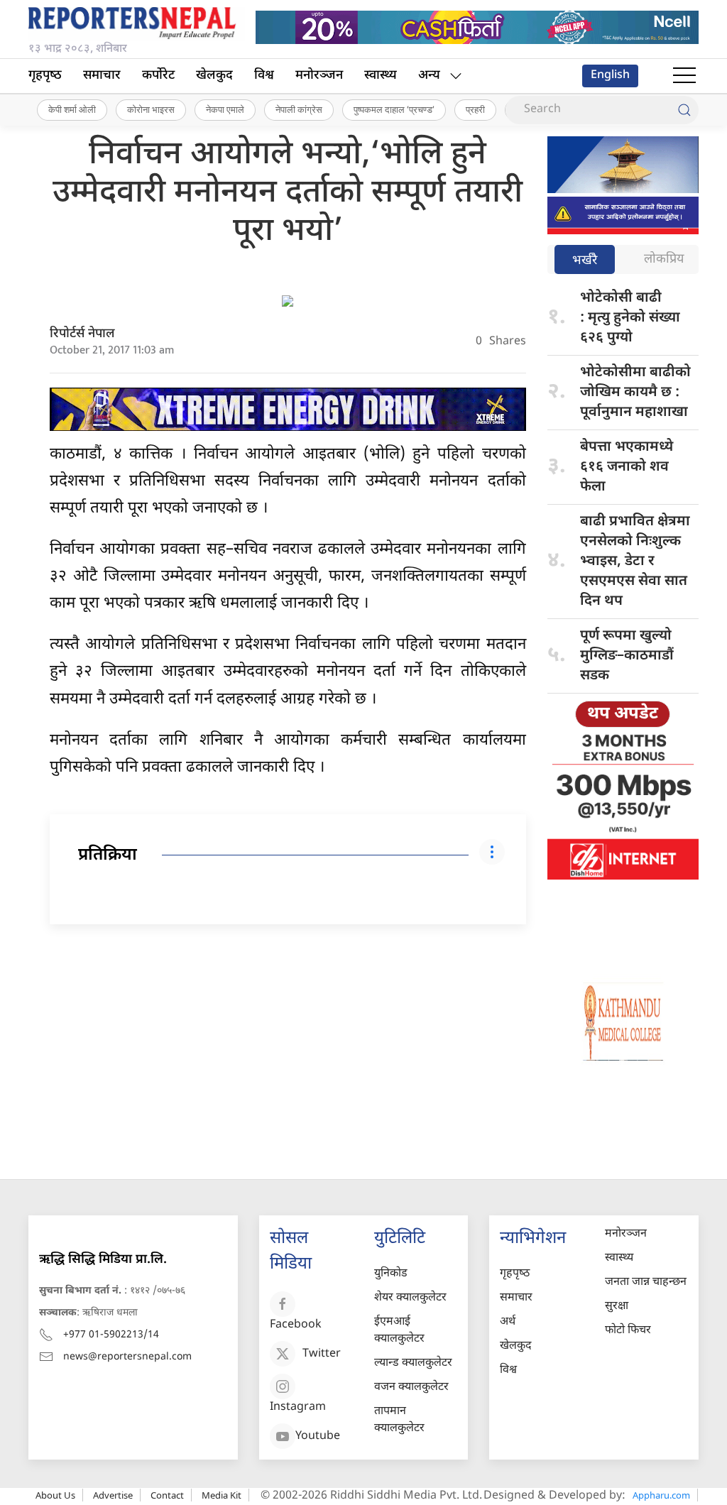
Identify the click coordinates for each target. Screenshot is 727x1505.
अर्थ (507, 1322)
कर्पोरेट (158, 75)
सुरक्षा (616, 1306)
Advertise (113, 1495)
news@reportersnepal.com (127, 1357)
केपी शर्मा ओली (72, 109)
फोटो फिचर (628, 1330)
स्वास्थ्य (380, 75)
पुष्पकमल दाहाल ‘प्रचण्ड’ (394, 109)
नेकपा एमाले (225, 109)
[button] (684, 76)
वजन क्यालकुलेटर (411, 1387)
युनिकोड (391, 1273)
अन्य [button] (429, 75)
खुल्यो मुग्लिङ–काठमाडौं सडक (627, 656)
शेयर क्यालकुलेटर (410, 1298)
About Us (55, 1495)
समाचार (102, 75)
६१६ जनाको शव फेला (626, 467)
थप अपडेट (622, 714)
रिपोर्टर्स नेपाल (82, 334)
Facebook (296, 1325)
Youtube (317, 1436)
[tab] (584, 261)
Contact (167, 1495)
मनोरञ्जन (319, 75)
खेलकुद (214, 75)
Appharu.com (661, 1495)
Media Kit (221, 1495)
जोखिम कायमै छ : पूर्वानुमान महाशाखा (635, 392)
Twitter (321, 1354)
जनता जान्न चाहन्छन (646, 1282)
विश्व (264, 75)
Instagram (298, 1407)
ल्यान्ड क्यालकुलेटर (413, 1363)
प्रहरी (475, 109)
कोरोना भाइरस (151, 109)
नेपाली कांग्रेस (298, 109)
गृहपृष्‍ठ (45, 75)
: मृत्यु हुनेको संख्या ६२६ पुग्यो (630, 318)
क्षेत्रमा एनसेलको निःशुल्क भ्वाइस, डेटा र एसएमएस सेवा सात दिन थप (635, 562)
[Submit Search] (684, 110)
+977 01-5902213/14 (111, 1335)
